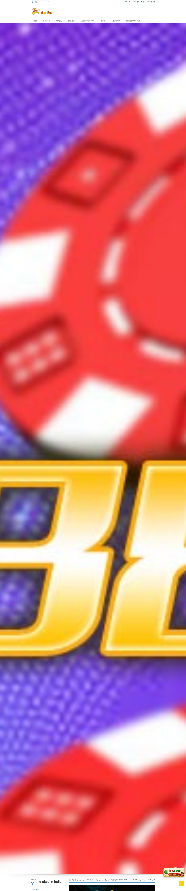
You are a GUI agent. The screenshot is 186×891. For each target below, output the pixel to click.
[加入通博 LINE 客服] (174, 872)
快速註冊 (152, 2)
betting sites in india (115, 880)
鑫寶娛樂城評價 (87, 21)
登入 (144, 2)
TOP (181, 883)
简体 (128, 2)
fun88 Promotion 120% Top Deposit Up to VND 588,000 (138, 880)
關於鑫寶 (72, 21)
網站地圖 (136, 2)
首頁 (35, 21)
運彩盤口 (103, 21)
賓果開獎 (116, 21)
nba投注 (59, 21)
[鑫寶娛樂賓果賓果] (43, 11)
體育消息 (46, 21)
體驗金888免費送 (133, 21)
